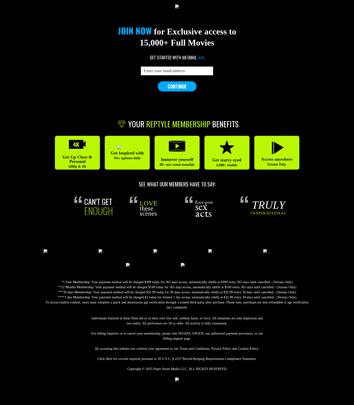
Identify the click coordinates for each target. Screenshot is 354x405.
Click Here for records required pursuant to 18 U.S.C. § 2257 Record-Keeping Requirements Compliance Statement (177, 359)
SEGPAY (184, 333)
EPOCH (197, 333)
